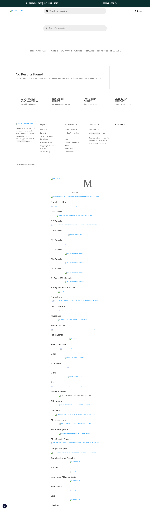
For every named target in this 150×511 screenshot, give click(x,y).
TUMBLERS (78, 51)
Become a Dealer (71, 130)
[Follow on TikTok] (124, 130)
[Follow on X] (120, 130)
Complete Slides (58, 202)
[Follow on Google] (115, 133)
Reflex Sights (57, 334)
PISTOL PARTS (41, 51)
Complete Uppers (59, 448)
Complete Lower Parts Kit (63, 458)
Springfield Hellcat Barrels (63, 287)
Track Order (69, 152)
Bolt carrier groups (60, 429)
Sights (54, 353)
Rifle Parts (55, 410)
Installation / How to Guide (63, 477)
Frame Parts (56, 297)
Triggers (55, 382)
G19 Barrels (56, 230)
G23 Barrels (56, 249)
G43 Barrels (56, 268)
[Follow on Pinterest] (120, 133)
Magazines (56, 316)
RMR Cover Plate (58, 344)
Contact (43, 133)
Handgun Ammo (58, 391)
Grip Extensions (58, 306)
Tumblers (55, 467)
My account (127, 10)
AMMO (53, 51)
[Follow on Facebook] (115, 130)
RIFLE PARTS (65, 51)
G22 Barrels (56, 240)
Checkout (55, 505)
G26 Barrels (56, 259)
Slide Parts (56, 363)
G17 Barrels (56, 221)
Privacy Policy (45, 152)
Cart (53, 495)
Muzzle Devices (58, 325)
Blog (66, 139)
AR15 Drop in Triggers (61, 439)
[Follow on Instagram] (129, 130)
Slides (53, 372)
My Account (69, 148)
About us (43, 130)
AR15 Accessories (59, 420)
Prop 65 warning (46, 142)
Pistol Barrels (57, 211)
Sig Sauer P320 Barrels (61, 278)
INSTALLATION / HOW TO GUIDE (96, 51)
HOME (31, 51)
